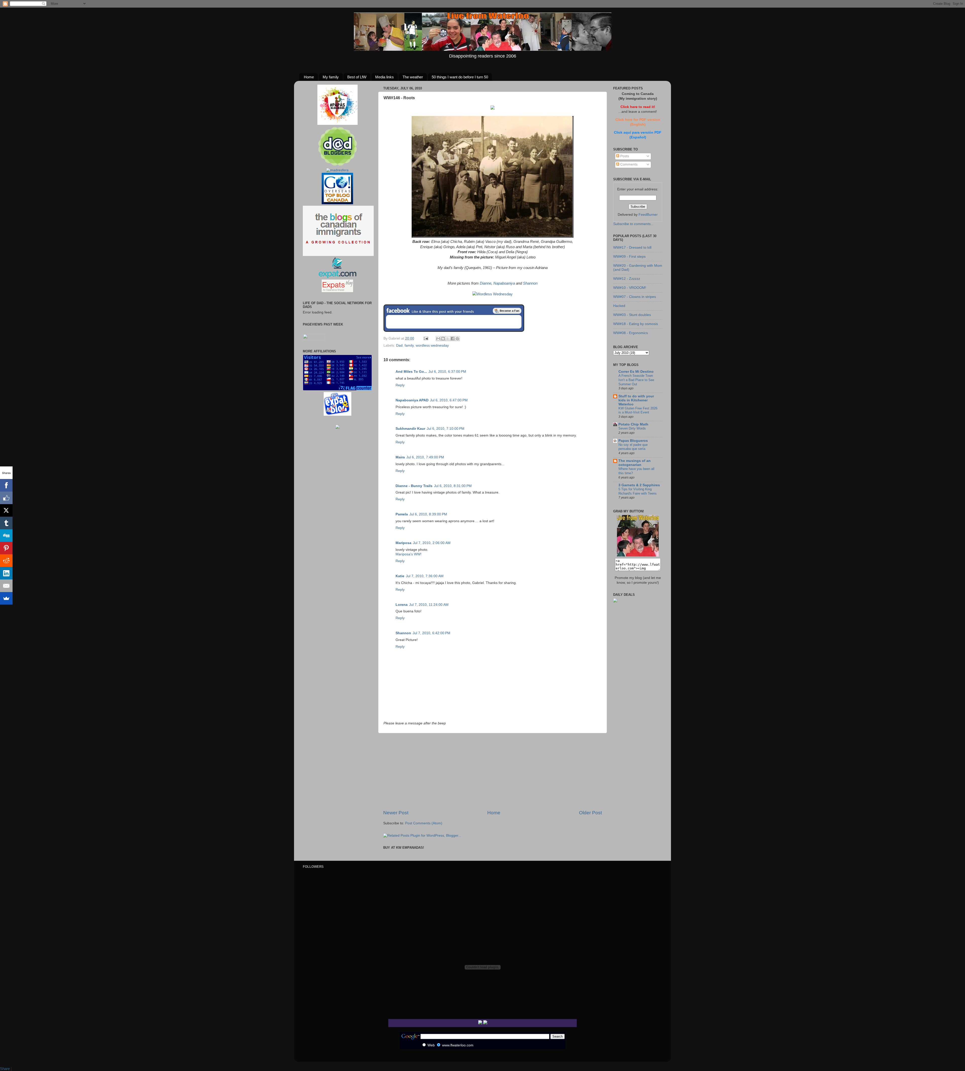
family (409, 345)
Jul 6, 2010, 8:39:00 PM (428, 514)
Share (5, 1068)
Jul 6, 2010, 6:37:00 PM (447, 371)
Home (309, 77)
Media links (384, 77)
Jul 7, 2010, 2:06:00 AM (432, 543)
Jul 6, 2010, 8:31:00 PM (453, 486)
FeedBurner (648, 215)
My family (331, 77)
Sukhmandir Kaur (410, 429)
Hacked (619, 306)
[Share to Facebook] (452, 338)
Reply (400, 385)
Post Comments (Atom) (423, 823)
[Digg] (6, 535)
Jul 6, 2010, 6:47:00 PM (449, 400)
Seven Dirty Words (632, 428)
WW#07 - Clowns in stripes (634, 297)
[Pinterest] (6, 548)
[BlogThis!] (443, 338)
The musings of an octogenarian (634, 463)
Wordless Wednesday (494, 294)
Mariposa (403, 543)
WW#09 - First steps (629, 256)
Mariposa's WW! (408, 554)
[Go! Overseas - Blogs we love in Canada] (337, 203)
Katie (400, 576)
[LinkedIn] (6, 573)
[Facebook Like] (6, 498)
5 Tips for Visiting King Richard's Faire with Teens (637, 491)
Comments (628, 164)
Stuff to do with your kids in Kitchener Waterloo (636, 400)
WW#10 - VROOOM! (629, 288)
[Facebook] (6, 485)
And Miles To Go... (411, 371)
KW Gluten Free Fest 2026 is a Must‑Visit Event (637, 410)
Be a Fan (507, 311)
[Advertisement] (492, 771)
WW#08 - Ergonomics (630, 333)
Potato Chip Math (633, 424)
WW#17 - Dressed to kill (632, 247)
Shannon (530, 283)
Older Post (590, 812)
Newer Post (395, 812)
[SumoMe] (6, 598)
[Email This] (438, 338)
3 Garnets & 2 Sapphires (639, 485)
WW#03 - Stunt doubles (632, 315)
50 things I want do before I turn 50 (460, 77)
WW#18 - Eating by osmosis (635, 324)
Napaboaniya (504, 283)
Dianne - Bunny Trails (414, 486)
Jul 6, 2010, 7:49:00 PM (425, 457)
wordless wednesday (432, 345)
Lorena (402, 605)
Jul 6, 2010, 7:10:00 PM (445, 429)
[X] (6, 510)
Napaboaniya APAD (412, 400)
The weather (413, 77)
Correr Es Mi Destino (636, 371)
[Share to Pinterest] (457, 338)
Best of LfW (356, 77)
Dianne (485, 283)
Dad (399, 345)
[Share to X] (447, 338)
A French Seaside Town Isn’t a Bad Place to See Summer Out (636, 380)
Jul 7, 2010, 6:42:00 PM (431, 633)
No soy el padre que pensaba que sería (633, 447)
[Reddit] (6, 560)
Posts (624, 156)
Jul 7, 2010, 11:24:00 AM (429, 605)
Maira (400, 457)
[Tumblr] (6, 523)
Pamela (402, 514)
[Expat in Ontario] (337, 277)
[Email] (6, 585)
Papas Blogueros (633, 441)
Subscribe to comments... (633, 224)
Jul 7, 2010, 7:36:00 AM (425, 576)
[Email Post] (425, 338)
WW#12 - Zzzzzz (626, 279)
